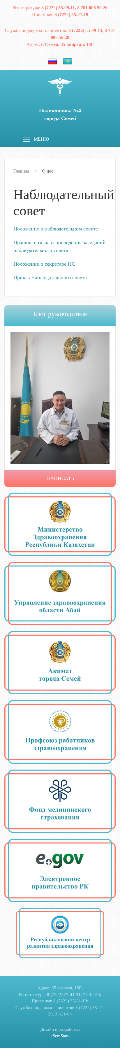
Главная (21, 171)
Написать (60, 478)
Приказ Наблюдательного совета (50, 277)
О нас (47, 171)
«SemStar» (60, 1035)
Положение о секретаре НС (44, 264)
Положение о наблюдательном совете (55, 229)
